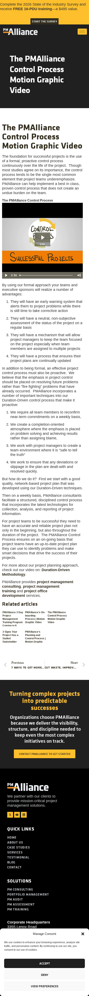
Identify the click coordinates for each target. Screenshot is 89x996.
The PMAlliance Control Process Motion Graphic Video (57, 617)
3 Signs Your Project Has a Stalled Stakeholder (10, 636)
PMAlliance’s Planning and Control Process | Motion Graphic (35, 636)
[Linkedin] (24, 815)
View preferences (44, 986)
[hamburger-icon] (82, 32)
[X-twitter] (10, 815)
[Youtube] (17, 815)
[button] (83, 934)
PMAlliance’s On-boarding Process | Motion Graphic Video (35, 617)
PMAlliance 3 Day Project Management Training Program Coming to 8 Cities (12, 618)
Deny (44, 975)
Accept (44, 963)
